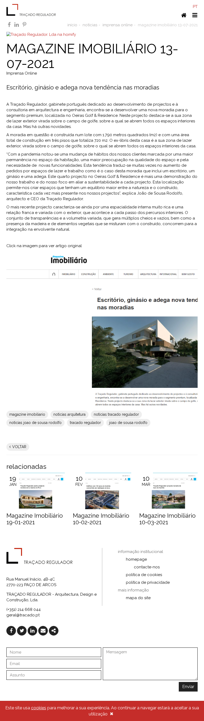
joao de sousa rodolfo (128, 422)
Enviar (188, 686)
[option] (35, 500)
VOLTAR (18, 447)
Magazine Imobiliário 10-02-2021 (101, 518)
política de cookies (144, 574)
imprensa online (118, 25)
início (72, 25)
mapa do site (138, 597)
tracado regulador (85, 422)
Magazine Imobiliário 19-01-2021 (34, 518)
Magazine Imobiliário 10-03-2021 (167, 518)
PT (195, 6)
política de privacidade (148, 582)
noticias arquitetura (69, 414)
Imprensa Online (21, 73)
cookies (38, 707)
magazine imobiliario (27, 414)
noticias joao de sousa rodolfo (35, 422)
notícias (90, 25)
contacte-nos (147, 567)
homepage (136, 559)
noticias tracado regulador (116, 414)
